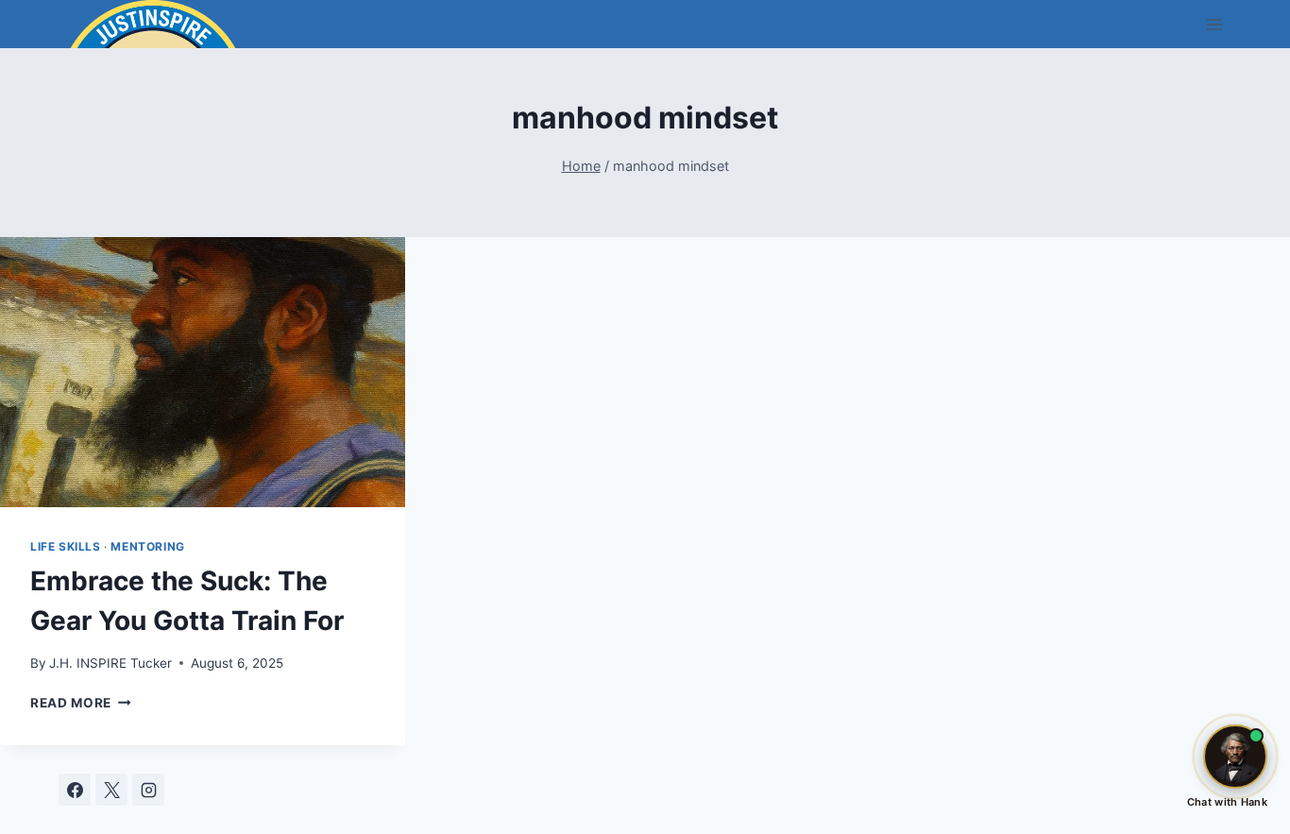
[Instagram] (148, 790)
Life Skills (65, 546)
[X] (111, 790)
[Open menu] (1214, 24)
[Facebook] (75, 790)
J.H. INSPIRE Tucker (110, 663)
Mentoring (147, 546)
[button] (1235, 756)
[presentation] (202, 372)
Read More (80, 702)
